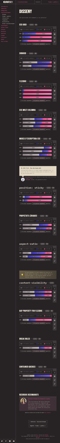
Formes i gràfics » (38, 425)
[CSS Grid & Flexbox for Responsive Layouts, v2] (23, 401)
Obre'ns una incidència (44, 436)
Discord (37, 437)
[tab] (54, 30)
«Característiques (38, 421)
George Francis (22, 179)
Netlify (46, 434)
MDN (36, 24)
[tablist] (54, 36)
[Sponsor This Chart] (28, 24)
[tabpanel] (37, 36)
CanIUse (31, 24)
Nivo (37, 434)
